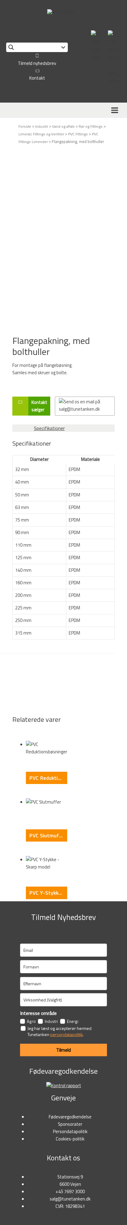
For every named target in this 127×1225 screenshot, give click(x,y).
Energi (72, 1021)
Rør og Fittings (91, 126)
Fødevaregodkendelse (70, 1116)
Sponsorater (70, 1124)
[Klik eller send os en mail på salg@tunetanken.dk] (85, 406)
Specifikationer (49, 428)
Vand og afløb (63, 126)
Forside (24, 126)
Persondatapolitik (70, 1131)
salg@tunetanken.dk (70, 1198)
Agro (31, 1021)
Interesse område (38, 1013)
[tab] (63, 428)
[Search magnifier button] (11, 47)
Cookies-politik (70, 1138)
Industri (41, 126)
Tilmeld (63, 1050)
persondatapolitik (66, 1034)
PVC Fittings (78, 134)
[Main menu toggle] (116, 110)
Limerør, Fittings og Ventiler (41, 134)
